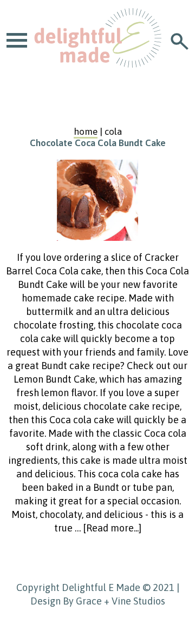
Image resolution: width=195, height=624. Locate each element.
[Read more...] (112, 528)
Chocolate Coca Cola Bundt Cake (98, 142)
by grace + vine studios (114, 601)
